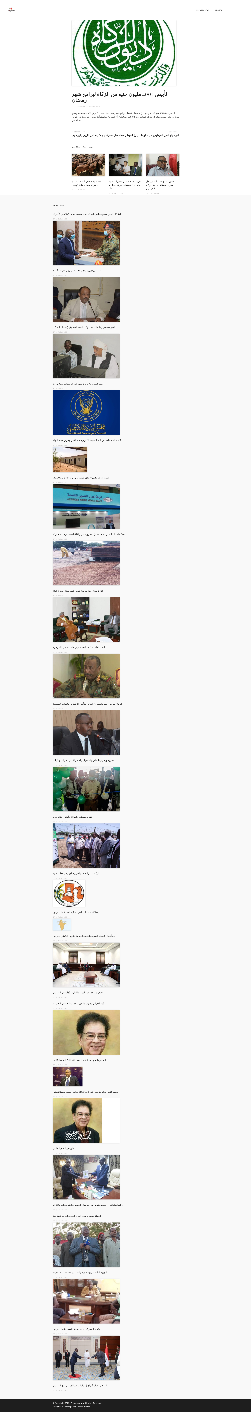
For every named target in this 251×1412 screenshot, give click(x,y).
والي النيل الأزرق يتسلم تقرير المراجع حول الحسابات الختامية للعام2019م (88, 1204)
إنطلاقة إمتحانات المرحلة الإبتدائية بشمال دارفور (76, 912)
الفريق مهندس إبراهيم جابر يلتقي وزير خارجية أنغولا (77, 270)
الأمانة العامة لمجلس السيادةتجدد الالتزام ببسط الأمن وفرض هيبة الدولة (87, 440)
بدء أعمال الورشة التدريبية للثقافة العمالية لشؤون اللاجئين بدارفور (84, 935)
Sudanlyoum (76, 1403)
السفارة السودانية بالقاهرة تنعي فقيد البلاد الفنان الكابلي (79, 1060)
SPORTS (218, 10)
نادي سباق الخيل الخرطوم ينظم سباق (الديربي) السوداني (152, 135)
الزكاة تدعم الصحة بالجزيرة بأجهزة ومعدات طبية (76, 873)
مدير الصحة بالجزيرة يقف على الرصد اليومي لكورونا (78, 383)
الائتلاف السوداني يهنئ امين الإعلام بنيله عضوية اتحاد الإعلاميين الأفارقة (87, 214)
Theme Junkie (83, 1406)
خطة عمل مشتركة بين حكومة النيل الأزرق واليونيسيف (98, 135)
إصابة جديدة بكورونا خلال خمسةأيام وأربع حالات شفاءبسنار (81, 477)
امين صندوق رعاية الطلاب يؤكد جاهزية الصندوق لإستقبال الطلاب (84, 327)
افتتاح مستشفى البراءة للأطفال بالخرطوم (73, 816)
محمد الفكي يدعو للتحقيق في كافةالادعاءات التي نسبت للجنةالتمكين (85, 1091)
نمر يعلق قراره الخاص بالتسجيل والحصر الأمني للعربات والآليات (83, 760)
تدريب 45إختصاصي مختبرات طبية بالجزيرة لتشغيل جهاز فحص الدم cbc (125, 185)
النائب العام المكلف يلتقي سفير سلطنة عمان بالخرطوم (79, 647)
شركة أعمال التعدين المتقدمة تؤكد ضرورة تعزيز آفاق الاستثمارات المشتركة (89, 534)
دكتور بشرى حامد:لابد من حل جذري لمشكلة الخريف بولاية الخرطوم (160, 185)
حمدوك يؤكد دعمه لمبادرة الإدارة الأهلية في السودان (78, 992)
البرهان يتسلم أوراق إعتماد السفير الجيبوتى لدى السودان (80, 1385)
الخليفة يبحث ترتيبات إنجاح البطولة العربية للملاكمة (77, 1215)
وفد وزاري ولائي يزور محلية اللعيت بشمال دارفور (76, 1328)
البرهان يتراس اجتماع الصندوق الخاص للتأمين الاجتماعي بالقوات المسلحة (87, 703)
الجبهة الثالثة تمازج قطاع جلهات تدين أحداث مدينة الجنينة (80, 1272)
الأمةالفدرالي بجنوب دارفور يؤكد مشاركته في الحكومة (79, 1003)
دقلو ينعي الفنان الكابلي (64, 1148)
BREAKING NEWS (203, 10)
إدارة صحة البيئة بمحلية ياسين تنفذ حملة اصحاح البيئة (78, 590)
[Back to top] (248, 1409)
